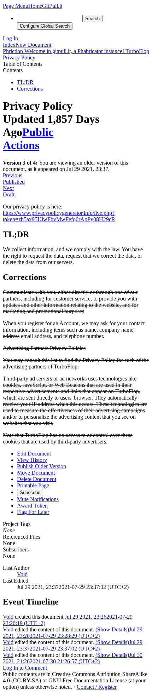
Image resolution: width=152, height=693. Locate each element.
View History (32, 460)
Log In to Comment (25, 668)
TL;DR (25, 82)
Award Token (32, 506)
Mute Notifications (38, 499)
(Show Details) (112, 629)
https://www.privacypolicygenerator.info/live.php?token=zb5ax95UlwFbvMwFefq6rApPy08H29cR (59, 216)
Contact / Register (97, 687)
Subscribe (30, 492)
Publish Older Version (41, 466)
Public (37, 132)
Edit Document (34, 454)
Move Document (36, 473)
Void (22, 574)
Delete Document (36, 479)
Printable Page (33, 485)
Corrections (30, 89)
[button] (15, 6)
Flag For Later (33, 512)
